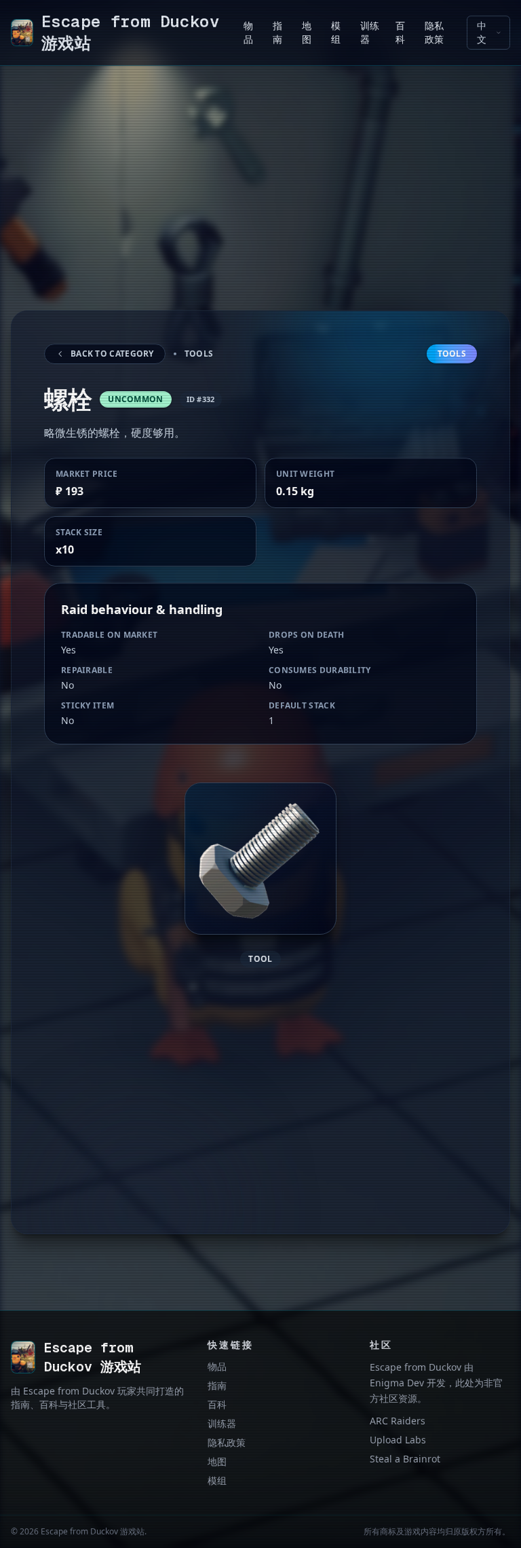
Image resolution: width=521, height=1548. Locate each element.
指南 (217, 1385)
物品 (217, 1366)
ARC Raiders (397, 1420)
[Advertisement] (260, 204)
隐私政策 (227, 1442)
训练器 (222, 1423)
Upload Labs (398, 1439)
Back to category (112, 353)
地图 (217, 1461)
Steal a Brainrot (405, 1458)
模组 (217, 1480)
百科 (217, 1404)
